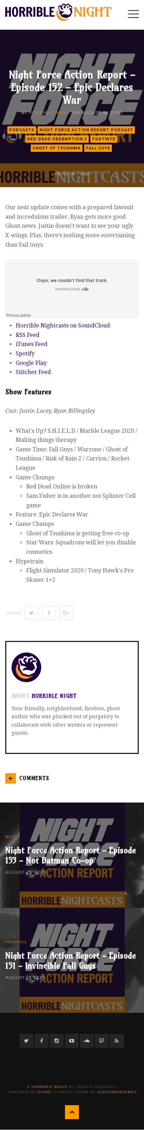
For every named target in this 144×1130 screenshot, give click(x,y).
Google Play (31, 363)
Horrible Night (50, 112)
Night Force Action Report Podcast (86, 130)
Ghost (44, 1092)
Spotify (25, 353)
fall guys (98, 148)
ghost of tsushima (57, 148)
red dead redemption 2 (57, 139)
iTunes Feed (32, 344)
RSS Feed (27, 335)
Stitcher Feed (33, 372)
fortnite (103, 139)
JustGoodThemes (117, 1092)
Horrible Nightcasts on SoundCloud (63, 325)
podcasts (21, 130)
